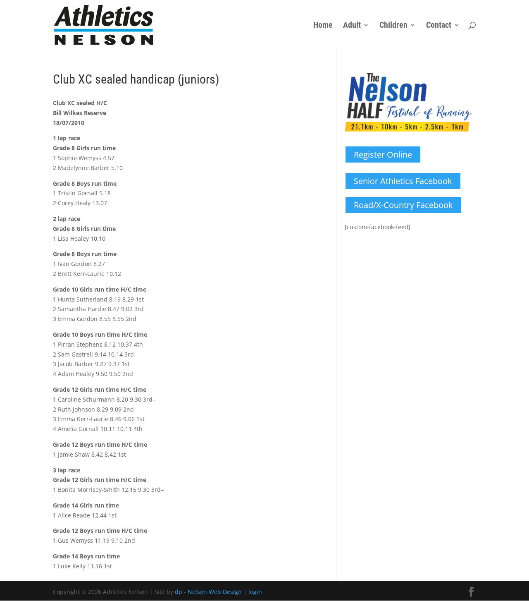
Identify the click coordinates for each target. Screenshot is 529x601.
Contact (438, 26)
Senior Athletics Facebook (403, 181)
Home (323, 26)
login (255, 592)
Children (393, 26)
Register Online (383, 154)
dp (178, 592)
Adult (352, 26)
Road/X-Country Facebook (403, 205)
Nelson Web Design (215, 592)
